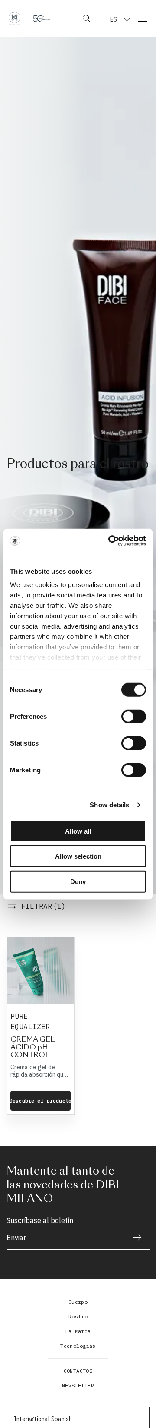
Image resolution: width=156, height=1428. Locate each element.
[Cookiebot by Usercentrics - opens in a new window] (110, 541)
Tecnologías (77, 1346)
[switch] (133, 716)
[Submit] (133, 1237)
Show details (109, 805)
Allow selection (78, 856)
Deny (78, 881)
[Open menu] (142, 18)
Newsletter (78, 1385)
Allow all (78, 830)
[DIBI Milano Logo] (30, 18)
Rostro (78, 1316)
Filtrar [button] (43, 906)
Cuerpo (78, 1301)
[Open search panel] (86, 18)
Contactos (78, 1371)
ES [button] (113, 19)
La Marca (78, 1331)
